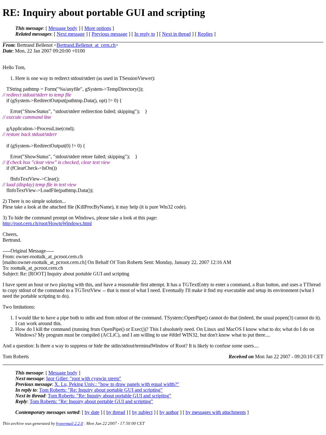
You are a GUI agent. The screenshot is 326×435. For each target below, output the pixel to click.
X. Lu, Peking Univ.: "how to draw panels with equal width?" (116, 384)
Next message (71, 34)
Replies (205, 34)
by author (169, 412)
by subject (142, 412)
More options (97, 28)
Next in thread (176, 34)
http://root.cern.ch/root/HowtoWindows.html (47, 223)
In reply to (144, 34)
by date (92, 412)
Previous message (109, 34)
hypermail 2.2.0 (69, 423)
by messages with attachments (216, 412)
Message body (62, 28)
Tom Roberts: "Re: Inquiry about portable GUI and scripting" (101, 390)
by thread (115, 412)
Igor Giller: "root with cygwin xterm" (83, 378)
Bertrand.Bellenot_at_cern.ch (86, 45)
